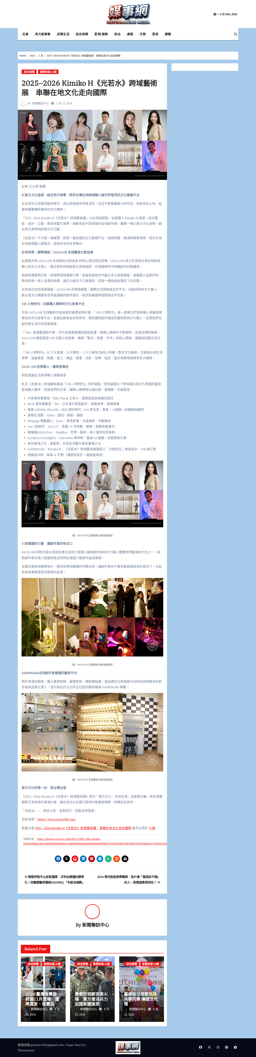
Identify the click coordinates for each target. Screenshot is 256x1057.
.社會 (25, 34)
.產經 (129, 34)
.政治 (117, 34)
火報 (152, 828)
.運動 (167, 34)
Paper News (74, 1045)
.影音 (155, 34)
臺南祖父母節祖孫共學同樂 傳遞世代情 (141, 999)
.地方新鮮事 (42, 34)
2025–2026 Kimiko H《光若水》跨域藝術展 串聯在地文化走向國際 (83, 828)
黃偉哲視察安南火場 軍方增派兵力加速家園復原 (91, 999)
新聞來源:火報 (48, 71)
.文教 (142, 34)
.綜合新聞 (81, 34)
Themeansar (26, 1050)
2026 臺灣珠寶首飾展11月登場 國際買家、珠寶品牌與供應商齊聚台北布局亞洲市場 (42, 1003)
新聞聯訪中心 (40, 103)
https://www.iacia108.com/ (56, 819)
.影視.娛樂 (101, 34)
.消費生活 (63, 34)
